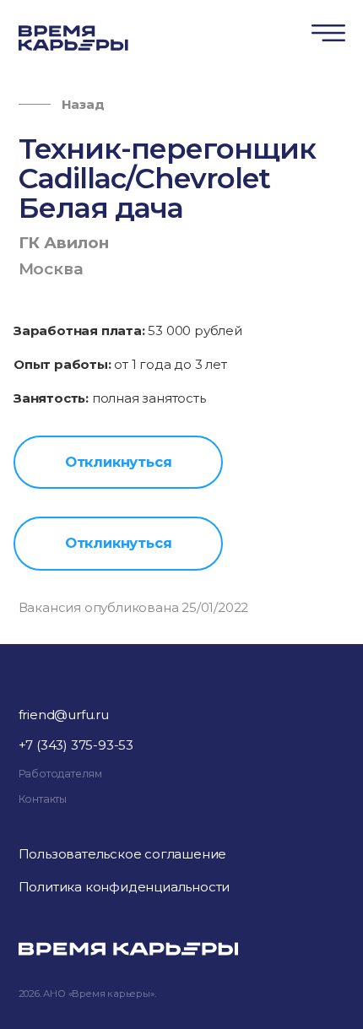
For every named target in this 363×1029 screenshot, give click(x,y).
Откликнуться (118, 461)
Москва (51, 269)
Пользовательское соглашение (123, 854)
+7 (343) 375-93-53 (76, 745)
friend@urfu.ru (64, 715)
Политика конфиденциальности (124, 887)
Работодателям (60, 773)
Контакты (43, 799)
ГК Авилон (64, 242)
